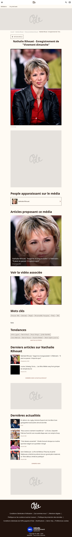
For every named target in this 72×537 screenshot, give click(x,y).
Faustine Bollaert (38, 337)
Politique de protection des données (50, 517)
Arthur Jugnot (15, 334)
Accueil (12, 32)
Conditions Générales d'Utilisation (21, 513)
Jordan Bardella (45, 334)
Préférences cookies (62, 521)
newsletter (70, 2)
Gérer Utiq (49, 521)
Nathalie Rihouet (19, 32)
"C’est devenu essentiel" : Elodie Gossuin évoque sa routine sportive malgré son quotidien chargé (40, 442)
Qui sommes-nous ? (40, 513)
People (31, 315)
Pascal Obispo (35, 334)
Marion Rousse (26, 337)
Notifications (40, 521)
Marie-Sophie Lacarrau (51, 337)
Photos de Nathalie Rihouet (31, 32)
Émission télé (15, 315)
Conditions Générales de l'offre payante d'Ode (18, 521)
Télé (58, 315)
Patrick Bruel (25, 334)
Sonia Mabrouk (15, 337)
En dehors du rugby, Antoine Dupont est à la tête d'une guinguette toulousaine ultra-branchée (39, 421)
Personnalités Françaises (42, 315)
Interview (24, 315)
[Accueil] (34, 2)
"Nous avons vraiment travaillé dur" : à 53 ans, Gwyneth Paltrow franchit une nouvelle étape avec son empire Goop (40, 432)
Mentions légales (54, 513)
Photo (53, 315)
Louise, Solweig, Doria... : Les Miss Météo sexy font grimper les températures (40, 367)
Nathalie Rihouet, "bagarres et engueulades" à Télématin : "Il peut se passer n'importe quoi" (35, 259)
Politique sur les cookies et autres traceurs (22, 517)
